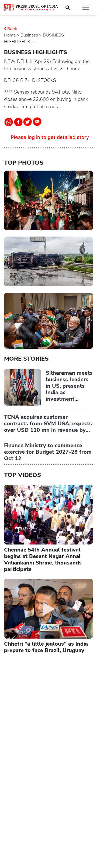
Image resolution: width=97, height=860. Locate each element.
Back (12, 28)
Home (10, 35)
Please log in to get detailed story (50, 137)
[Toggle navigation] (85, 7)
